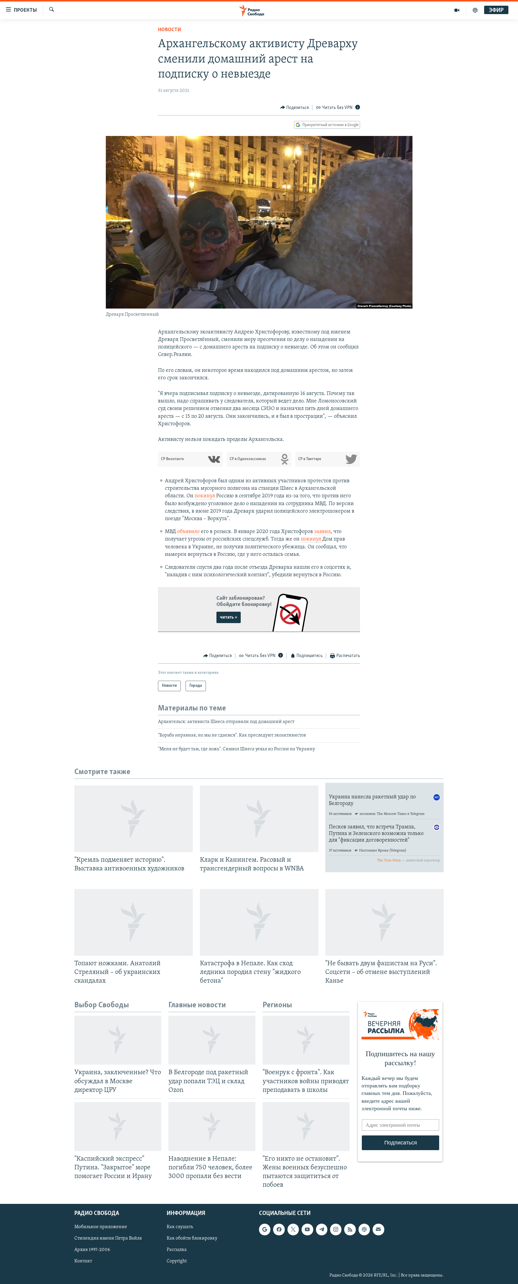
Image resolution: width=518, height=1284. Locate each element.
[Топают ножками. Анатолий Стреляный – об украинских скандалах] (133, 922)
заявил (322, 532)
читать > (228, 617)
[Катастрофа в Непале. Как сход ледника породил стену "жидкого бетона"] (259, 922)
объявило (189, 532)
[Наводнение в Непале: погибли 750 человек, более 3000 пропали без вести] (211, 1126)
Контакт (83, 1261)
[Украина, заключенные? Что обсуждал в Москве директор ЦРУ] (117, 1040)
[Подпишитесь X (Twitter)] (293, 1229)
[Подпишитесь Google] (264, 1229)
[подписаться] (378, 1229)
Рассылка (177, 1250)
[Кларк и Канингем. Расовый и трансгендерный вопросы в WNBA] (259, 818)
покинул (205, 496)
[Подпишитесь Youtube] (307, 1229)
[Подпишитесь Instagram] (335, 1229)
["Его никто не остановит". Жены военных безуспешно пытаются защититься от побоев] (306, 1126)
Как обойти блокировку (192, 1238)
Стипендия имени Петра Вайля (108, 1238)
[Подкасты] (364, 1229)
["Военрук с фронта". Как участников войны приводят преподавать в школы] (306, 1040)
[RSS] (350, 1229)
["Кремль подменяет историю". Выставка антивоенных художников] (133, 818)
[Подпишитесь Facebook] (278, 1229)
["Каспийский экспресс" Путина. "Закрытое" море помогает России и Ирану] (117, 1126)
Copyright (177, 1261)
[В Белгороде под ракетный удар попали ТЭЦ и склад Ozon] (211, 1040)
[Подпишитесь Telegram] (321, 1229)
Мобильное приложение (100, 1227)
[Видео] (457, 10)
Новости (169, 30)
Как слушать (180, 1227)
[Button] (294, 108)
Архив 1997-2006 (92, 1250)
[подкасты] (475, 10)
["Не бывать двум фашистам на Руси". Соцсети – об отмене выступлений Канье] (384, 922)
